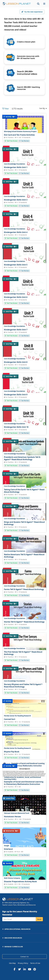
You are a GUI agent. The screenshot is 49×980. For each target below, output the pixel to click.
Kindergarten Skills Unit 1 (15, 167)
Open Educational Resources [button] (17, 929)
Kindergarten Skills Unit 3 (15, 200)
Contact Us (24, 956)
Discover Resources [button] (13, 938)
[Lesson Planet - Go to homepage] (17, 3)
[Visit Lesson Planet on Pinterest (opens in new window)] (34, 969)
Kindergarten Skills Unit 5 (15, 264)
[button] (44, 3)
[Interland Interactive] (24, 846)
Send (39, 919)
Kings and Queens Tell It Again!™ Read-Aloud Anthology (24, 523)
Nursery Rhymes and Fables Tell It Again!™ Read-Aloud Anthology (23, 685)
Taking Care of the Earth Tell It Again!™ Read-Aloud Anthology (24, 490)
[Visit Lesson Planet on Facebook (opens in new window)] (14, 969)
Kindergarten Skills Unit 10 (16, 427)
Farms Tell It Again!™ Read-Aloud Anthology (24, 589)
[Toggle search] (38, 4)
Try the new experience (33, 12)
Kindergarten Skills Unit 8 (15, 362)
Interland (8, 849)
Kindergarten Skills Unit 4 (15, 232)
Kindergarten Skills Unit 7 (15, 329)
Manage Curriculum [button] (13, 946)
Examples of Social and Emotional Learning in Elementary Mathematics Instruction (23, 782)
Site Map (12, 963)
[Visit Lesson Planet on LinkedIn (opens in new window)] (24, 969)
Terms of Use (35, 963)
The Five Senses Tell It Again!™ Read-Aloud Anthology (23, 653)
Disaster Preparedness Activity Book (20, 881)
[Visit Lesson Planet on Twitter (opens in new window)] (19, 969)
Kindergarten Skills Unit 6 (15, 297)
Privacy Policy (23, 963)
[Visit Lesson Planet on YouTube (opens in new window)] (29, 969)
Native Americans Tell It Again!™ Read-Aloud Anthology (24, 555)
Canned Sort (9, 719)
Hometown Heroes (12, 816)
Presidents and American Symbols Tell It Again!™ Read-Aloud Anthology (22, 458)
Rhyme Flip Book (11, 751)
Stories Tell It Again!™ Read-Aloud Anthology (24, 622)
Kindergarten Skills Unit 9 (15, 394)
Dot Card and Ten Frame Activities (19, 135)
